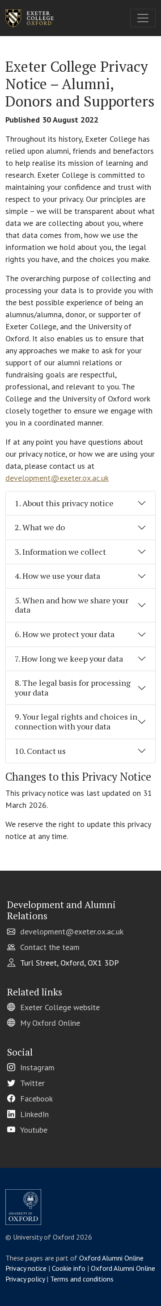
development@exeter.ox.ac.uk (57, 478)
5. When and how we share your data (71, 605)
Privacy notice (26, 1268)
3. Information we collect (60, 551)
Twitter (32, 1083)
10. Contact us (40, 750)
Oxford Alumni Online (111, 1257)
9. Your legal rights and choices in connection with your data (76, 721)
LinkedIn (34, 1114)
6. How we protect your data (64, 634)
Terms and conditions (82, 1278)
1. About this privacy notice (64, 503)
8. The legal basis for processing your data (73, 687)
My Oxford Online (50, 1023)
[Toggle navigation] (143, 18)
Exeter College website (60, 1007)
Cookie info (68, 1268)
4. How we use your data (57, 575)
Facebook (36, 1098)
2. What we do (40, 527)
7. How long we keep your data (69, 658)
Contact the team (50, 947)
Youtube (33, 1130)
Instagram (37, 1067)
